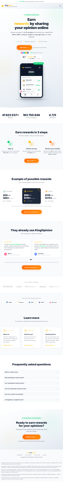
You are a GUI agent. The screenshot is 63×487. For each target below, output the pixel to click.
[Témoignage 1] (31, 259)
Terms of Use (37, 455)
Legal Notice (19, 455)
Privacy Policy (28, 455)
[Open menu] (60, 5)
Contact (44, 455)
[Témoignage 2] (32, 259)
